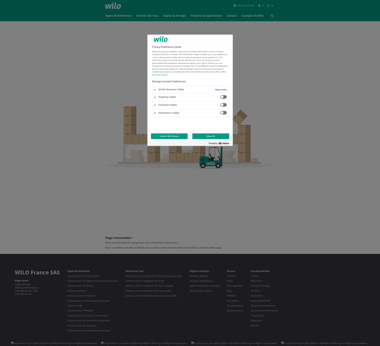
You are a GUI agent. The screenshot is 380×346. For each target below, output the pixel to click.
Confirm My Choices (169, 136)
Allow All (211, 136)
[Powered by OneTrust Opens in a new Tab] (220, 144)
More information (160, 74)
